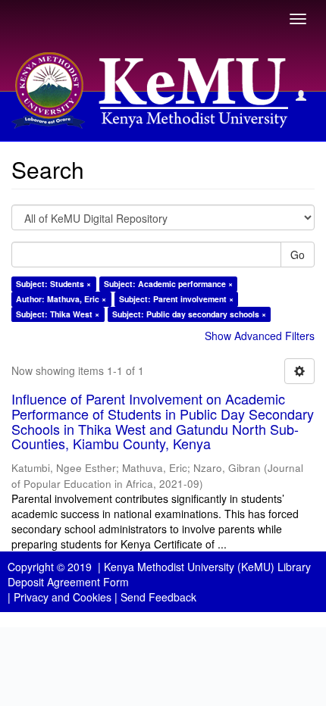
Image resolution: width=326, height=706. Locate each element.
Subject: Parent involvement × (176, 299)
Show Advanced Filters (260, 335)
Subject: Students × (53, 283)
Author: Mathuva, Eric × (61, 299)
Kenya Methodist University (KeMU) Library (207, 566)
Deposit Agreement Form (68, 581)
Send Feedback (158, 596)
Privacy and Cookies (62, 596)
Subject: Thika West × (57, 314)
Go (297, 254)
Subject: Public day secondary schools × (189, 314)
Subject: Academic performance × (168, 283)
